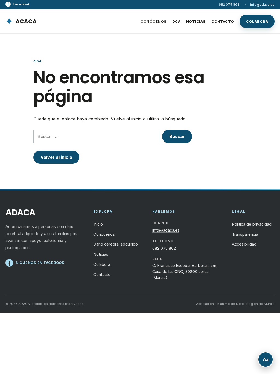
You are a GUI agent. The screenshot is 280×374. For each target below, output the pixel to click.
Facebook (17, 4)
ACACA (21, 21)
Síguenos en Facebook (35, 263)
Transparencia (245, 234)
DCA (176, 21)
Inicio (98, 224)
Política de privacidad (252, 224)
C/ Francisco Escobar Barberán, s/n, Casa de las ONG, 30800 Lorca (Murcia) (184, 271)
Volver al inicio (56, 157)
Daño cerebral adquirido (115, 244)
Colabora (257, 21)
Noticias (196, 21)
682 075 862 (229, 4)
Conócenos (154, 21)
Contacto (222, 21)
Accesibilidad (244, 244)
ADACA (20, 213)
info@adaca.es (262, 4)
